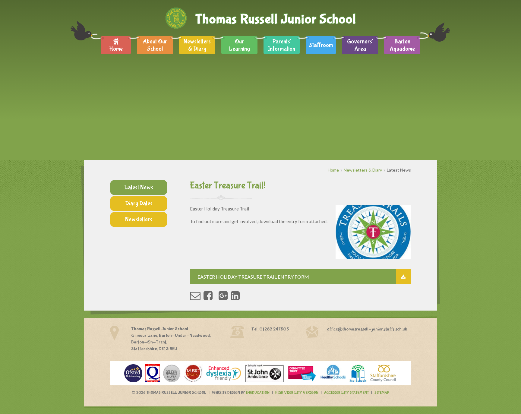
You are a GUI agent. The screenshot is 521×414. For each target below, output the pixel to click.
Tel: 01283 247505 (270, 329)
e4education (258, 392)
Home (333, 169)
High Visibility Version (296, 392)
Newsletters (138, 219)
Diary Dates (139, 203)
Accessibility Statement (346, 392)
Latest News (399, 169)
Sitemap (382, 392)
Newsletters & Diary (363, 169)
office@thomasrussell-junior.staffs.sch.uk (367, 329)
